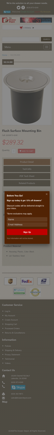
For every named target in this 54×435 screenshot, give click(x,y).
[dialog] (27, 217)
